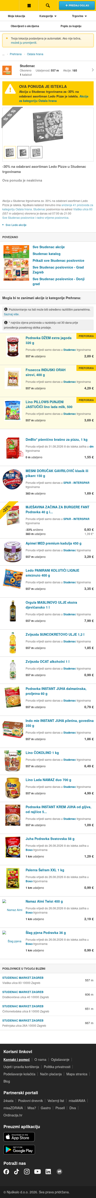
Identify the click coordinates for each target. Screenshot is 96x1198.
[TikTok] (16, 1171)
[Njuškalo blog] (59, 1171)
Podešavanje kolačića (19, 1074)
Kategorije (46, 16)
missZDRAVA (13, 1107)
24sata (8, 1100)
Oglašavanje (60, 1059)
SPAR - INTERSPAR (76, 483)
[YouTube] (37, 1171)
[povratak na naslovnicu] (9, 5)
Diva (72, 1107)
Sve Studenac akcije (49, 246)
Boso (29, 850)
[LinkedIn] (48, 1171)
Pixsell (60, 1107)
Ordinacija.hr (12, 1115)
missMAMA (77, 1100)
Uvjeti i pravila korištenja (21, 1066)
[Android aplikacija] (19, 1149)
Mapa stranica (76, 1074)
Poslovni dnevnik (30, 1100)
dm (91, 446)
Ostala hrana (35, 54)
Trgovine (77, 16)
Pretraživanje (48, 5)
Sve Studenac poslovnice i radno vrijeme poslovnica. (35, 217)
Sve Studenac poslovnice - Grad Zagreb (58, 269)
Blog (6, 1081)
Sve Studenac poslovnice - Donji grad (59, 281)
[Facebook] (6, 1171)
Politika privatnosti (57, 1066)
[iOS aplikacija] (19, 1136)
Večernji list (56, 1100)
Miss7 (31, 1107)
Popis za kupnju (71, 26)
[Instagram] (27, 1171)
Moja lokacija (16, 16)
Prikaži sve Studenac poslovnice (58, 260)
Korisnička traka (28, 5)
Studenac (39, 209)
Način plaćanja (51, 1074)
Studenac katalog (47, 253)
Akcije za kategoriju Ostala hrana (53, 98)
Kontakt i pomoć (16, 1059)
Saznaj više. (11, 314)
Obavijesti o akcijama (25, 26)
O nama (40, 1059)
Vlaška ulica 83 (83, 209)
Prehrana (16, 54)
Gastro (46, 1107)
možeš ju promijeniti (23, 42)
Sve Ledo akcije (16, 225)
